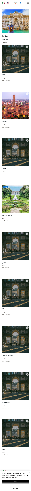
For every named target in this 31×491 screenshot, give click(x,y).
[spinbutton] (15, 84)
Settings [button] (15, 488)
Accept (15, 481)
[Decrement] (3, 84)
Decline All (15, 485)
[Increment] (28, 84)
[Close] (29, 473)
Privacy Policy (14, 477)
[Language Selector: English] (9, 3)
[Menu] (28, 3)
